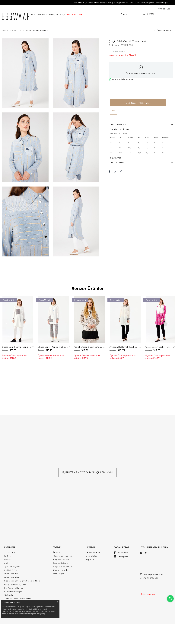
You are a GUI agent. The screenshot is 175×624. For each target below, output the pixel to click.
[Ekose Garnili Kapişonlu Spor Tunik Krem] (54, 320)
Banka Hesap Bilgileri (13, 591)
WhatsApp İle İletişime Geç (122, 79)
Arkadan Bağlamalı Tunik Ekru (124, 347)
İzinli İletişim (58, 574)
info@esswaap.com (148, 594)
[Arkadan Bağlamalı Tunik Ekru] (125, 320)
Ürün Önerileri (116, 163)
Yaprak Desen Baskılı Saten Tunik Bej (88, 347)
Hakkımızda (9, 552)
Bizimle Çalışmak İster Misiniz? (17, 599)
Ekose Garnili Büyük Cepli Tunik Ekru (16, 347)
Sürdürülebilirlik (11, 574)
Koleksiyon (52, 14)
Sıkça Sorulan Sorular (62, 566)
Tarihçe (7, 556)
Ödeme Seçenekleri (62, 556)
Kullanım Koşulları (11, 577)
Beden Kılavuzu (119, 52)
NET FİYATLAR (74, 14)
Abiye (62, 14)
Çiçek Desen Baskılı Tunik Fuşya (159, 347)
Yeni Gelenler (38, 14)
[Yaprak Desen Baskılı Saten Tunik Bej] (89, 320)
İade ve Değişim (60, 563)
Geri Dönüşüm (10, 570)
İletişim (56, 552)
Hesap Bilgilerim (93, 552)
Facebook (123, 552)
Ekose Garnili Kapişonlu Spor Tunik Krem (52, 347)
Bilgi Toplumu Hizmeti (13, 588)
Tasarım (7, 559)
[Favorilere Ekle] (113, 111)
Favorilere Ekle (32, 347)
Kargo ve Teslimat (61, 559)
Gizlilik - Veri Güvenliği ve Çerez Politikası (22, 581)
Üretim (7, 563)
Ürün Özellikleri (117, 124)
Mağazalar (8, 595)
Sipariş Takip (91, 556)
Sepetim (90, 559)
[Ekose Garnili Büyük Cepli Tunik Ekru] (18, 320)
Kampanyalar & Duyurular (15, 584)
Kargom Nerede (60, 570)
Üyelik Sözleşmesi (12, 566)
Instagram (123, 556)
